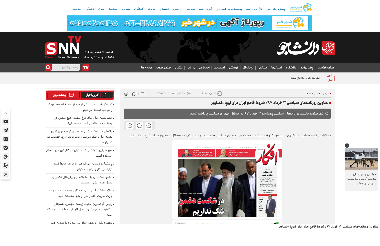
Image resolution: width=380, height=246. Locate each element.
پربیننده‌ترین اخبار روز (229, 9)
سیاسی (190, 9)
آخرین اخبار (205, 9)
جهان (101, 9)
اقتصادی (164, 9)
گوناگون (139, 9)
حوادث (151, 9)
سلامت (112, 9)
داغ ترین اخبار (254, 9)
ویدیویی (77, 9)
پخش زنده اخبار (275, 9)
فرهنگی (90, 9)
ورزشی (177, 9)
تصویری (125, 9)
